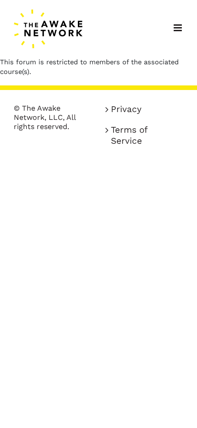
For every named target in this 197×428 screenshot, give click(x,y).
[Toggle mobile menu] (178, 28)
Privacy (126, 109)
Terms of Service (129, 135)
